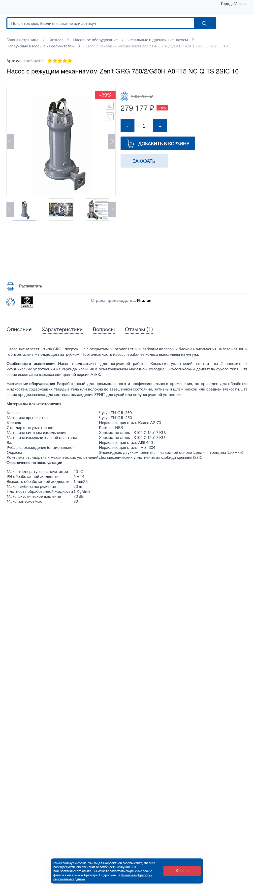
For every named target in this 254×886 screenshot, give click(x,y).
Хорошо (182, 871)
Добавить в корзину (163, 143)
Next (111, 141)
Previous (10, 141)
